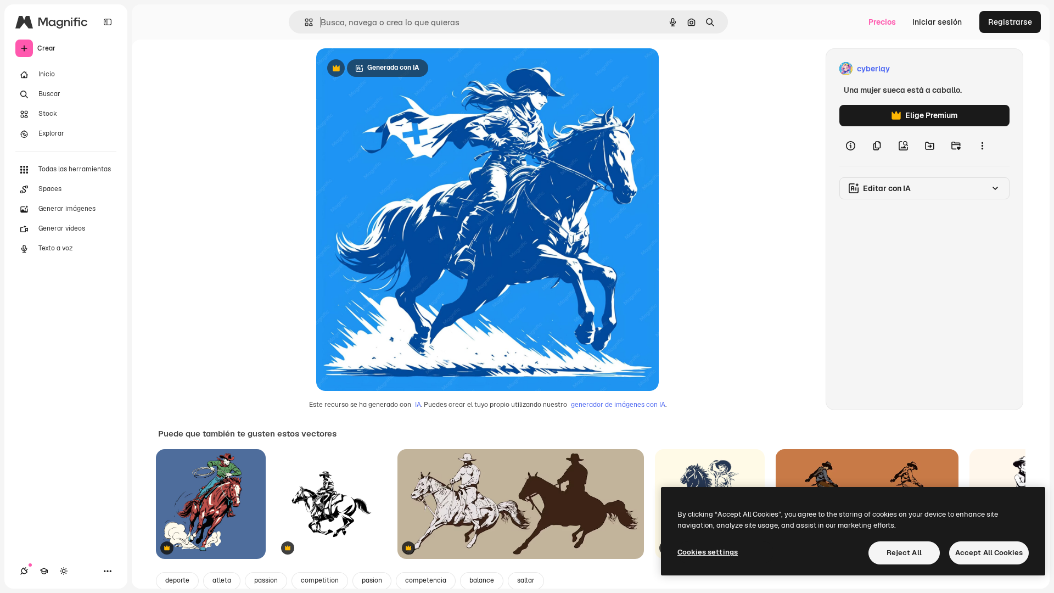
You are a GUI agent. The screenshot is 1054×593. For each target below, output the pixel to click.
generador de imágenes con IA (618, 404)
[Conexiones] (24, 571)
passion (266, 580)
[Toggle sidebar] (107, 22)
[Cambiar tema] (63, 571)
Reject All (904, 552)
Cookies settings (707, 552)
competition (320, 580)
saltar (526, 580)
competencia (425, 580)
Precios (882, 22)
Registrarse (1010, 22)
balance (481, 580)
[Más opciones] (982, 146)
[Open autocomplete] (304, 22)
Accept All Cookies (989, 552)
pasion (372, 580)
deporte (177, 580)
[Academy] (44, 571)
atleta (221, 580)
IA (418, 404)
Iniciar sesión (937, 22)
